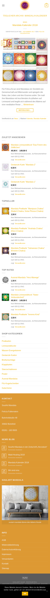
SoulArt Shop (19, 582)
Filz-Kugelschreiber (10, 383)
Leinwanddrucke (9, 346)
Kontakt (5, 564)
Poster (4, 374)
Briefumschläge (8, 360)
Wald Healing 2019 (16, 455)
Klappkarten (7, 365)
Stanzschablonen (9, 369)
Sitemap (5, 568)
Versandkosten (20, 160)
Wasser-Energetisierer (11, 350)
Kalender (30, 118)
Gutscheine (7, 388)
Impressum (6, 554)
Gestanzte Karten (9, 355)
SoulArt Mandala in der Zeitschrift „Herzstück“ (27, 447)
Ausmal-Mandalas (9, 379)
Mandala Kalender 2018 (25, 25)
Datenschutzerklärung (11, 549)
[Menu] (3, 5)
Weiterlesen (28, 105)
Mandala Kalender (40, 118)
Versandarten (7, 559)
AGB (4, 540)
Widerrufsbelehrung (10, 545)
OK (25, 593)
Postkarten (6, 341)
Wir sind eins (13, 470)
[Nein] (47, 592)
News (25, 22)
